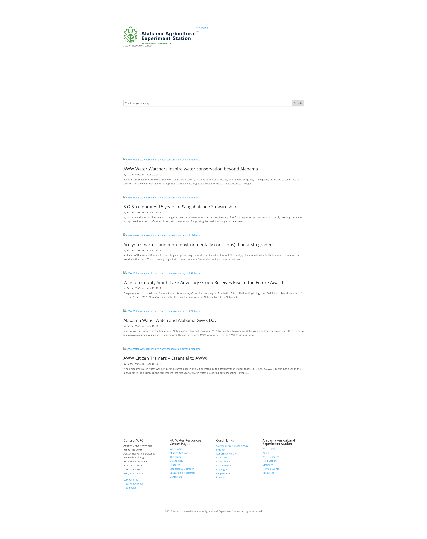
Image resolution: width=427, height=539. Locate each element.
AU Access (222, 457)
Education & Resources (287, 46)
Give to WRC (176, 460)
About (266, 453)
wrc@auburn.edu (133, 473)
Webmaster (129, 487)
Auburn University (226, 453)
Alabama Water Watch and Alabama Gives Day (170, 320)
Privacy (220, 477)
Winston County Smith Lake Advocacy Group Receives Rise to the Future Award (203, 282)
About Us (246, 41)
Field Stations (270, 460)
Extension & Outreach (288, 41)
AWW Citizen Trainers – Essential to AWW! (165, 358)
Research (264, 41)
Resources (268, 472)
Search (199, 31)
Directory (268, 464)
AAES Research (271, 457)
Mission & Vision (179, 453)
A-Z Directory (223, 465)
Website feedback (133, 483)
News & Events (271, 468)
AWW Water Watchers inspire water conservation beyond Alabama (190, 169)
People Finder (224, 473)
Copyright (221, 469)
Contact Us (176, 476)
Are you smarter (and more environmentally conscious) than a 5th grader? (198, 245)
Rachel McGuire (135, 174)
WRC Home (201, 27)
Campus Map (130, 479)
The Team (175, 457)
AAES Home (269, 449)
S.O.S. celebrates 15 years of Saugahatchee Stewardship (179, 207)
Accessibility (223, 461)
